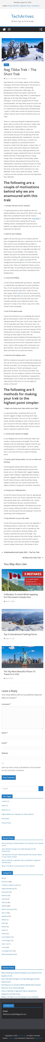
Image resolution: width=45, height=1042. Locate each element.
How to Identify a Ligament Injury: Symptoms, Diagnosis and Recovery (24, 7)
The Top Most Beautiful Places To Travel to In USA (19, 673)
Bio (3, 878)
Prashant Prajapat (21, 78)
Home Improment (8, 909)
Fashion (4, 895)
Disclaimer (5, 819)
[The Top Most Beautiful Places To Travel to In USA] (22, 647)
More (3, 923)
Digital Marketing (8, 889)
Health (4, 906)
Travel (6, 65)
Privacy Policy (6, 823)
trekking (20, 293)
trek (25, 262)
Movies (4, 927)
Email (4, 743)
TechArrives (22, 16)
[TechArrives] (4, 29)
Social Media (6, 937)
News (4, 930)
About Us (5, 806)
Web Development (8, 954)
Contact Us (5, 801)
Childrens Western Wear (10, 885)
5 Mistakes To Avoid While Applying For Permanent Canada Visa (21, 596)
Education (5, 892)
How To (4, 913)
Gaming (4, 899)
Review (4, 934)
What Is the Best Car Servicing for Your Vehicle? (18, 866)
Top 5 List (5, 944)
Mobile (4, 920)
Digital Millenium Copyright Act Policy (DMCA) (17, 814)
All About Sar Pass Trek (31, 557)
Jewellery (5, 916)
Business (5, 882)
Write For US (6, 810)
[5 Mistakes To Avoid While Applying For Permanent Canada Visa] (22, 570)
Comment (6, 704)
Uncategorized (7, 951)
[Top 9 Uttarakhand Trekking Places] (22, 610)
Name (5, 733)
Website (5, 753)
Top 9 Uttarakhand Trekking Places (20, 634)
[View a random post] (40, 29)
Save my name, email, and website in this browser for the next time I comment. (21, 769)
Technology (6, 940)
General (4, 902)
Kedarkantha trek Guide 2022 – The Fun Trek (21, 552)
